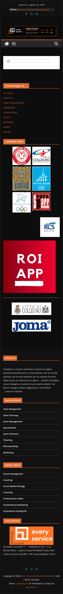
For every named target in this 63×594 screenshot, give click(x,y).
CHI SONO (8, 93)
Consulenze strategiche (15, 511)
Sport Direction (11, 433)
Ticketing (7, 440)
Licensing (8, 492)
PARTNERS (8, 122)
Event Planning (10, 415)
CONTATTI (8, 98)
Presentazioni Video (13, 498)
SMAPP (6, 127)
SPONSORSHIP (10, 112)
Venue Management (13, 473)
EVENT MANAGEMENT (14, 102)
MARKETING (9, 107)
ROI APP (7, 132)
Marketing (8, 452)
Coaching (7, 480)
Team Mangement (12, 409)
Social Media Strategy (14, 486)
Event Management (13, 421)
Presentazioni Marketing (15, 504)
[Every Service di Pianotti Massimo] (6, 43)
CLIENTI (7, 117)
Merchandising (10, 446)
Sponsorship (9, 427)
